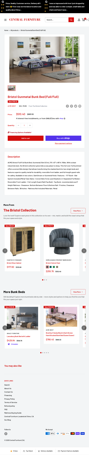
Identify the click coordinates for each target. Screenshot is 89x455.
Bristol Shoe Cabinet (14, 263)
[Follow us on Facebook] (5, 433)
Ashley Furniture (13, 333)
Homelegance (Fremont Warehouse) (58, 260)
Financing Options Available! (20, 132)
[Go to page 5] (48, 352)
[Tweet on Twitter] (75, 106)
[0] (83, 19)
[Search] (71, 19)
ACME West (12, 106)
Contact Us (8, 392)
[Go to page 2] (44, 279)
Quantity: (11, 125)
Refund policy (9, 406)
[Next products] (84, 250)
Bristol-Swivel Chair (53, 263)
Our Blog (7, 420)
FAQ (5, 409)
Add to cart (25, 138)
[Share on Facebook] (67, 106)
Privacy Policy (9, 399)
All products (15, 30)
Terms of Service (10, 402)
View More (77, 211)
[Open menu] (5, 20)
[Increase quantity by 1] (30, 125)
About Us (7, 388)
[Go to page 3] (46, 279)
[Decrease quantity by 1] (18, 125)
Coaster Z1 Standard (14, 260)
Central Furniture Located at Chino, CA (19, 416)
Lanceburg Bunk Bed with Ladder (18, 336)
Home (6, 30)
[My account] (79, 20)
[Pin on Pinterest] (71, 106)
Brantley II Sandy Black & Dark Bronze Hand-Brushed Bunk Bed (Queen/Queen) (60, 334)
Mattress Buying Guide (12, 413)
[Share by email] (79, 106)
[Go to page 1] (42, 280)
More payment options (63, 143)
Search (7, 385)
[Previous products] (5, 250)
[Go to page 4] (46, 352)
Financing (8, 395)
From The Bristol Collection (38, 106)
